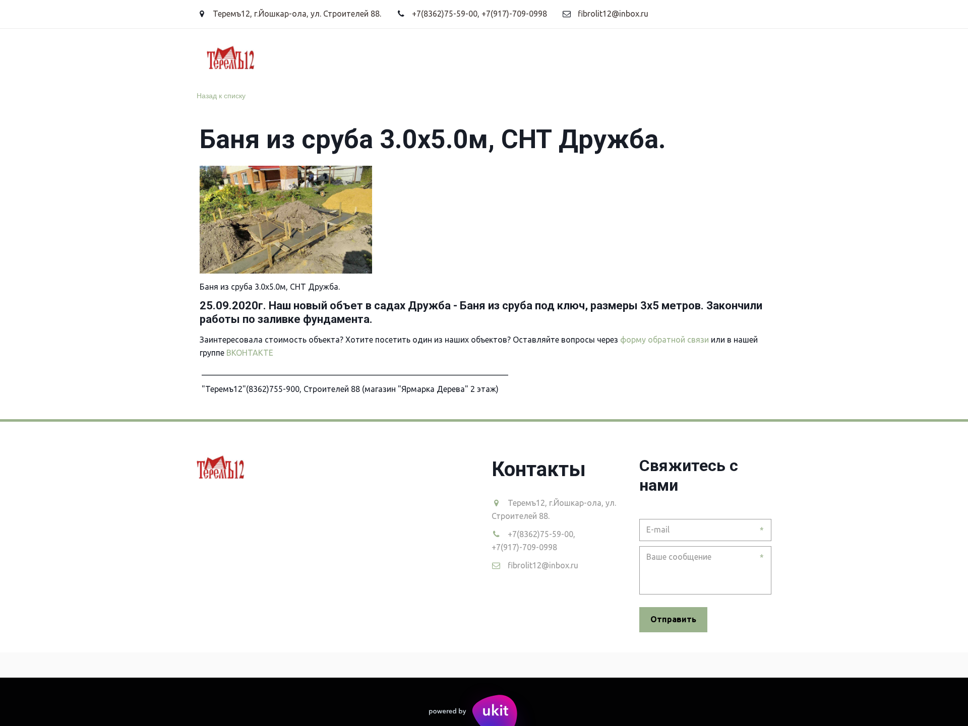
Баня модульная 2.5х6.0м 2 (227, 56)
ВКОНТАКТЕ (250, 352)
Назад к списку (221, 95)
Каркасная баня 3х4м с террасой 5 (522, 56)
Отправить (673, 619)
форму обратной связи (664, 339)
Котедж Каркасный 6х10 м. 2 (675, 56)
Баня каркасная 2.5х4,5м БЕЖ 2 (366, 56)
